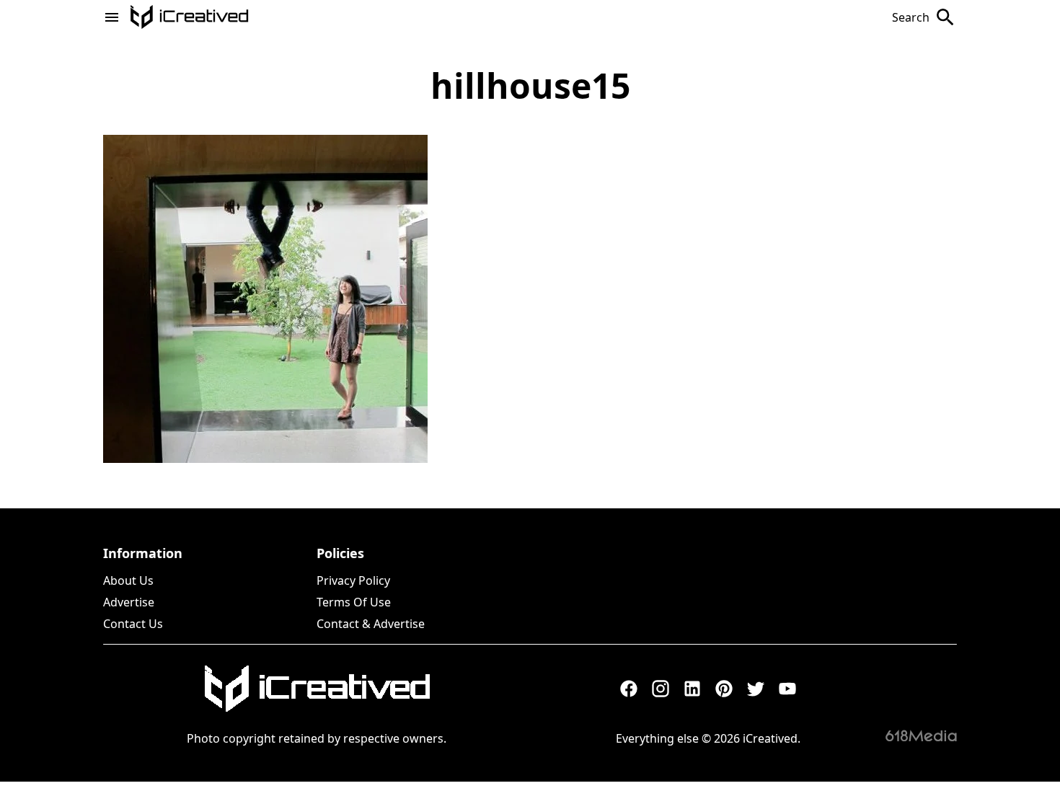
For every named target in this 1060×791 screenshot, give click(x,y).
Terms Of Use (354, 602)
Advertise (128, 602)
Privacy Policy (353, 580)
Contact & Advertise (371, 624)
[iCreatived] (316, 688)
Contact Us (133, 624)
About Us (128, 580)
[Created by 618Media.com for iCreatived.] (921, 735)
